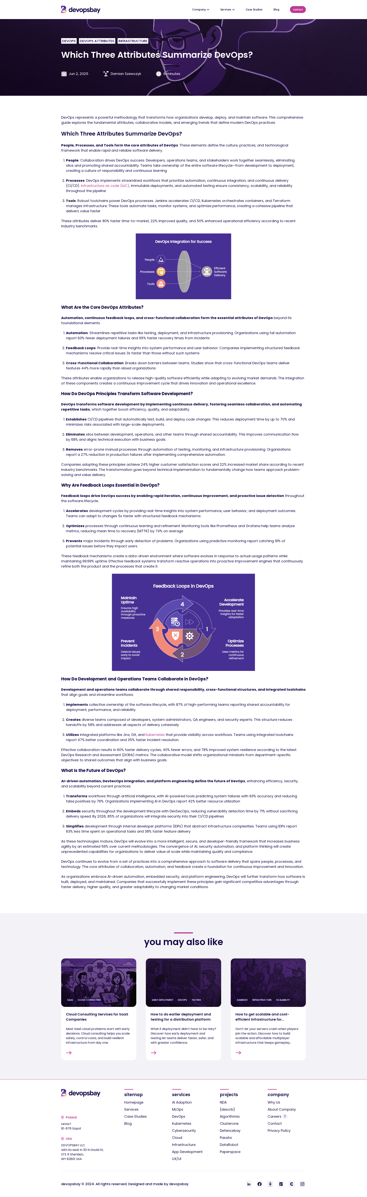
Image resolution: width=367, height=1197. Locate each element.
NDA (223, 1102)
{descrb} (227, 1109)
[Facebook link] (259, 1184)
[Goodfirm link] (281, 1184)
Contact (298, 9)
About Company (282, 1109)
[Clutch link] (291, 1184)
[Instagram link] (302, 1184)
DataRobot (229, 1144)
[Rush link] (270, 1184)
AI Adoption (182, 1102)
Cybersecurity (184, 1130)
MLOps (177, 1109)
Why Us (274, 1102)
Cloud (177, 1137)
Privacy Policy (279, 1130)
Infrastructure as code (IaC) (105, 185)
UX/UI (176, 1158)
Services (225, 9)
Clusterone (229, 1123)
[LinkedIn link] (248, 1184)
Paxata (226, 1137)
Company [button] (199, 9)
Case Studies (254, 9)
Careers (276, 1116)
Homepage (133, 1102)
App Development (187, 1151)
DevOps (178, 1116)
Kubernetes (155, 734)
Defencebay (230, 1130)
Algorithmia (230, 1116)
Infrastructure (184, 1144)
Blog (276, 9)
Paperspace (230, 1151)
